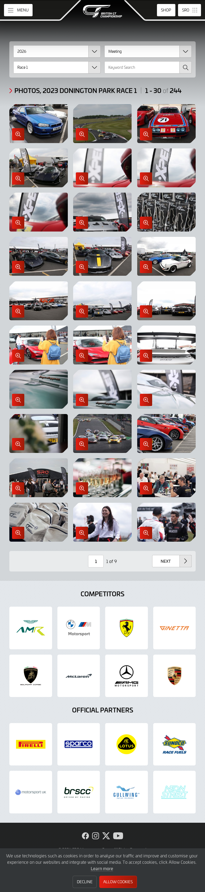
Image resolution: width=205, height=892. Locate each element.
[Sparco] (78, 744)
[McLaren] (78, 676)
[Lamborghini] (30, 676)
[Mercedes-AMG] (126, 676)
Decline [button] (85, 881)
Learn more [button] (102, 868)
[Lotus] (126, 744)
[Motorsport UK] (30, 792)
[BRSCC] (78, 792)
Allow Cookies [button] (118, 881)
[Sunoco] (174, 744)
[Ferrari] (126, 628)
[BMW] (78, 628)
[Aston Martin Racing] (30, 628)
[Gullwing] (126, 792)
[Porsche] (174, 676)
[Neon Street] (174, 792)
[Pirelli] (30, 744)
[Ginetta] (174, 628)
